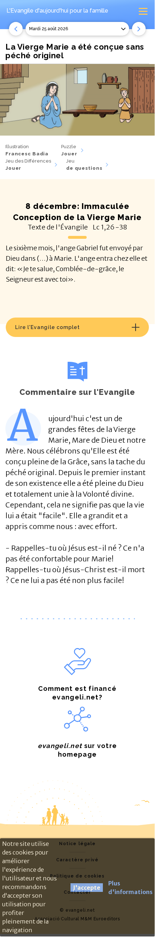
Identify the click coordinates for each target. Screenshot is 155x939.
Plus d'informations (130, 887)
